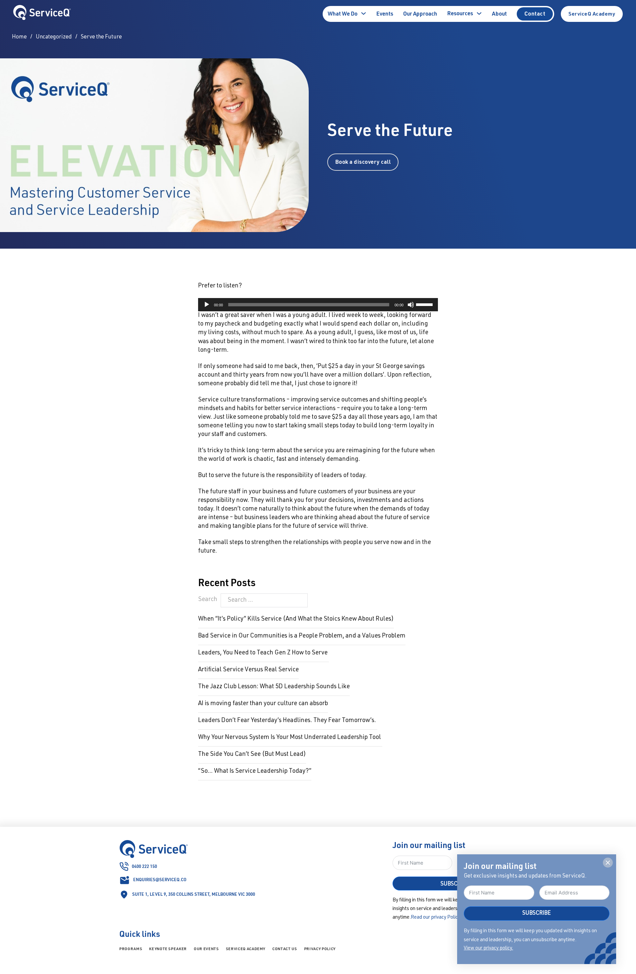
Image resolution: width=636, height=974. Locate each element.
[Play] (206, 304)
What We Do (342, 13)
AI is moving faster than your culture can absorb (263, 704)
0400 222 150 (144, 866)
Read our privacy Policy (435, 917)
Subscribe (536, 913)
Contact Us (284, 948)
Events (384, 13)
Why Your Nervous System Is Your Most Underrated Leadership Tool (290, 738)
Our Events (206, 948)
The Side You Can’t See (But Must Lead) (252, 755)
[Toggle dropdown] (363, 13)
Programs (130, 948)
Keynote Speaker (168, 948)
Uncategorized (54, 37)
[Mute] (410, 304)
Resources (460, 13)
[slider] (425, 304)
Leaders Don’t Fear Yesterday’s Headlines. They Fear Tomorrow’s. (287, 721)
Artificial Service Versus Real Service (248, 670)
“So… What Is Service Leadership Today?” (254, 771)
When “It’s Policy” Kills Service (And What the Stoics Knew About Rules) (296, 619)
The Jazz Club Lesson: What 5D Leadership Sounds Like (274, 687)
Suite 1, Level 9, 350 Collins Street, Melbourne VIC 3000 (193, 894)
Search (207, 600)
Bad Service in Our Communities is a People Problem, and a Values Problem (301, 636)
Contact (535, 13)
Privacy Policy (320, 948)
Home (19, 37)
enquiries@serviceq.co (159, 879)
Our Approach (420, 13)
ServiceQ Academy (591, 13)
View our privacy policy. (488, 948)
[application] (318, 304)
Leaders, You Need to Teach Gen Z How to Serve (263, 653)
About (499, 13)
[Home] (42, 14)
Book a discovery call (363, 161)
